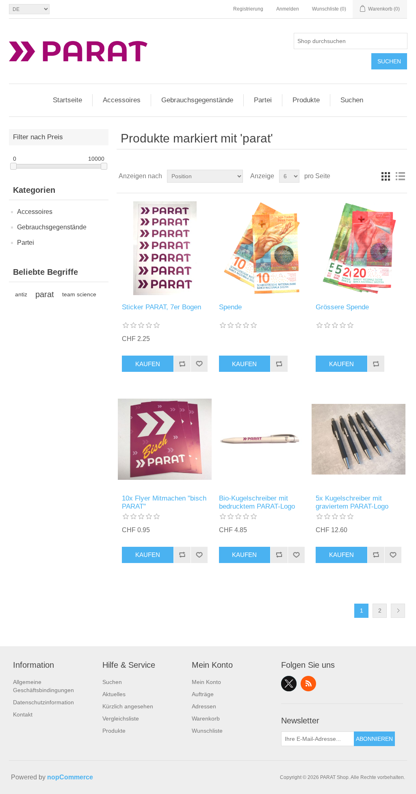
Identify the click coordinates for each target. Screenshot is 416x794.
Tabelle (385, 176)
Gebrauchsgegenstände (197, 100)
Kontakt (22, 714)
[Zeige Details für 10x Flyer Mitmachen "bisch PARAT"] (165, 439)
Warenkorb (206, 718)
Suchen (389, 61)
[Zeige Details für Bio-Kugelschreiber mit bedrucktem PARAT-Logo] (262, 439)
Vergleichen (182, 364)
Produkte (306, 100)
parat (44, 294)
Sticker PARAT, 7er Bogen (161, 307)
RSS (308, 683)
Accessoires (122, 100)
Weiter (398, 611)
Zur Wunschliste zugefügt (199, 364)
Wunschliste (207, 730)
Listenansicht (400, 176)
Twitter (289, 683)
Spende (230, 307)
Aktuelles (114, 694)
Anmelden (287, 9)
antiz (21, 294)
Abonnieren (374, 739)
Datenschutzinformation (43, 702)
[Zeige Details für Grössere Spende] (358, 248)
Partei (263, 100)
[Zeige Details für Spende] (262, 248)
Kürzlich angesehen (127, 706)
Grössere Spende (342, 307)
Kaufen (147, 363)
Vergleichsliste (120, 718)
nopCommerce (70, 777)
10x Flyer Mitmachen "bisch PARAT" (164, 502)
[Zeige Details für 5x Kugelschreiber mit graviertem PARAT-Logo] (358, 439)
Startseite (67, 100)
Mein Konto (206, 682)
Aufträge (203, 694)
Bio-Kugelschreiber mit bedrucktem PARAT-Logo (257, 502)
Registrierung (248, 9)
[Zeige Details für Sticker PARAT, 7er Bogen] (165, 248)
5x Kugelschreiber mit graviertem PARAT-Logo (352, 502)
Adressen (204, 706)
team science (79, 294)
